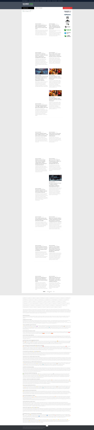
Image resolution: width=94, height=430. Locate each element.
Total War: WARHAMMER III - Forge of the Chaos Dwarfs (29, 324)
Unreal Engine (52, 305)
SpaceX (50, 303)
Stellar (68, 303)
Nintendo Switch (40, 301)
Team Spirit (32, 305)
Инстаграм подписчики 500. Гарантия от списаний (29, 330)
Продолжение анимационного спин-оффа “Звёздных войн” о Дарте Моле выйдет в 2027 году (41, 106)
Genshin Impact (41, 299)
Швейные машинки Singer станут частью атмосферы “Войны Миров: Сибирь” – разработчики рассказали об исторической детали (40, 162)
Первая (44, 291)
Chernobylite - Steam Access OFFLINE (27, 319)
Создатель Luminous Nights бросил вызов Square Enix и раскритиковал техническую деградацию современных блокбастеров (54, 249)
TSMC (43, 305)
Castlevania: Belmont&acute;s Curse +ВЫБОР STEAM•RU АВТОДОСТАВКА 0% (32, 361)
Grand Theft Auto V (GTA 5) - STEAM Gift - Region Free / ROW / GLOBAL (31, 356)
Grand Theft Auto (47, 299)
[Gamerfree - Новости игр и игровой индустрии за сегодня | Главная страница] (28, 4)
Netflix (30, 301)
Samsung (41, 303)
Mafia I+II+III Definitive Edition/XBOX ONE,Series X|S (29, 418)
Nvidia (45, 301)
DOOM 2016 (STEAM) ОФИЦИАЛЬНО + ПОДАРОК (29, 395)
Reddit (64, 301)
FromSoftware (25, 299)
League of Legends (54, 299)
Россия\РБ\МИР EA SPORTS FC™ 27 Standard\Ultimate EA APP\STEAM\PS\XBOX (32, 413)
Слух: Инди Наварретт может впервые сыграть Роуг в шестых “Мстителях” (55, 78)
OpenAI (49, 301)
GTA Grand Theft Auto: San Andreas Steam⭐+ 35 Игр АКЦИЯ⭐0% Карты (32, 351)
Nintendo (34, 301)
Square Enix (54, 303)
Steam (63, 303)
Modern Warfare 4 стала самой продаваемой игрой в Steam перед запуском (55, 134)
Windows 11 (64, 305)
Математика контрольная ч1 (26, 315)
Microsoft (60, 299)
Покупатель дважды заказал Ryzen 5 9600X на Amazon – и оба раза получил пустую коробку (41, 134)
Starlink (59, 303)
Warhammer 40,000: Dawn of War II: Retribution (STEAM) (29, 390)
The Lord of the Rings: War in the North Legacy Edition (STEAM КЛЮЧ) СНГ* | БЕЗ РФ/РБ (33, 345)
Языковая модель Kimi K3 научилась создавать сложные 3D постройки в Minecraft (41, 191)
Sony (46, 303)
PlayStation (54, 301)
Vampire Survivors (58, 305)
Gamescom (31, 299)
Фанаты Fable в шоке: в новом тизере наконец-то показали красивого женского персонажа (55, 55)
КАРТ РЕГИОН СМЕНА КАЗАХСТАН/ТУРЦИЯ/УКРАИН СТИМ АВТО (31, 340)
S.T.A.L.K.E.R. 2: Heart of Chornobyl (34, 303)
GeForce (36, 299)
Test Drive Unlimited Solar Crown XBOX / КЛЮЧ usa (29, 401)
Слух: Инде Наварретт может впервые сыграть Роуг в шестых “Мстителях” (55, 99)
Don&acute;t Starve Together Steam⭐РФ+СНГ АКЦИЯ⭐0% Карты (31, 407)
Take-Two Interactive (26, 305)
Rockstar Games (25, 303)
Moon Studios (66, 299)
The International (38, 305)
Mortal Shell (25, 301)
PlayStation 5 (59, 301)
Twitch (47, 305)
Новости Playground (38, 52)
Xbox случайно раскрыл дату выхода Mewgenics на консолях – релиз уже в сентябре (41, 219)
